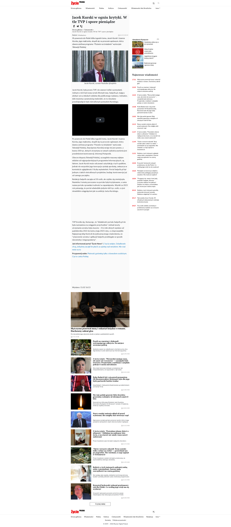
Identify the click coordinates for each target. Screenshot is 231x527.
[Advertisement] (100, 206)
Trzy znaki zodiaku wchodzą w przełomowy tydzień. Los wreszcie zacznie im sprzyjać (148, 207)
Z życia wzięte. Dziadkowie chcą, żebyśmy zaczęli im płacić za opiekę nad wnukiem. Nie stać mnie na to (99, 247)
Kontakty (108, 520)
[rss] (153, 3)
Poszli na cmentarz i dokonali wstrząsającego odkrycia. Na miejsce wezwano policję (146, 89)
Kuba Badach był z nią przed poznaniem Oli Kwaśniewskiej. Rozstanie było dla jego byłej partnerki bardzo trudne (146, 109)
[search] (158, 3)
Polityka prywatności (119, 520)
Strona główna (76, 8)
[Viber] (81, 26)
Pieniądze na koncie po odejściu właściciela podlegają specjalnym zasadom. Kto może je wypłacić (147, 173)
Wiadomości (90, 8)
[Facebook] (74, 26)
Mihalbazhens (82, 35)
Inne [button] (157, 8)
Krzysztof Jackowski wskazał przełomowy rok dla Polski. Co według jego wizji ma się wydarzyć (148, 165)
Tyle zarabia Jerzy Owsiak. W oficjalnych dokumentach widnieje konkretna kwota (148, 200)
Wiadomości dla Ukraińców (141, 8)
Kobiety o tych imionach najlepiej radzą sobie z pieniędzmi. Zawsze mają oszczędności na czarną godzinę (147, 156)
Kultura (111, 8)
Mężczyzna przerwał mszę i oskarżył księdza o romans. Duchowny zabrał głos (148, 81)
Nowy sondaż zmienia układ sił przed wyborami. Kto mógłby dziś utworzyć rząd (147, 126)
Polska (101, 8)
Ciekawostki (122, 8)
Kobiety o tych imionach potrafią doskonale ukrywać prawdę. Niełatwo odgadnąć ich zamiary (147, 192)
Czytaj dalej (100, 504)
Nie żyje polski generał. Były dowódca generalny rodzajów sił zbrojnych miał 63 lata (147, 118)
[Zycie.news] (78, 3)
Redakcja (149, 517)
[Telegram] (77, 26)
